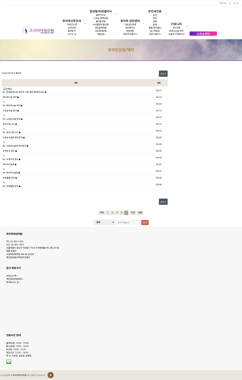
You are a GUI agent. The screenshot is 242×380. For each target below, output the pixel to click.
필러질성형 (101, 21)
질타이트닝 (101, 14)
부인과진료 (155, 11)
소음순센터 (203, 34)
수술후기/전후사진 (176, 34)
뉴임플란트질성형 (101, 24)
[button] (85, 23)
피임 (155, 18)
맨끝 (140, 212)
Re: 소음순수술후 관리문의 (15, 145)
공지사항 (176, 27)
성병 (155, 21)
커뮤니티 (176, 24)
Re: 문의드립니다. (11, 132)
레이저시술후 (9, 164)
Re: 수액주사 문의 (11, 159)
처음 (102, 212)
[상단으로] (50, 375)
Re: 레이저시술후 (10, 172)
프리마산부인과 (72, 21)
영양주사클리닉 (130, 34)
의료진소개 (72, 24)
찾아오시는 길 (12, 282)
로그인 (236, 3)
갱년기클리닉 (155, 34)
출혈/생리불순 (155, 27)
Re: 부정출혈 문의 (11, 186)
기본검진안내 (130, 24)
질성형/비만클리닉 (101, 11)
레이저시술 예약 (10, 97)
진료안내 (72, 27)
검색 (145, 222)
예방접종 (130, 30)
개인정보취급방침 (14, 278)
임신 (155, 14)
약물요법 (101, 34)
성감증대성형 (101, 30)
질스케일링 (155, 30)
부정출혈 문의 (9, 177)
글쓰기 (163, 73)
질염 (155, 24)
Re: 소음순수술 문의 (12, 118)
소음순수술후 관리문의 (13, 137)
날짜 (158, 83)
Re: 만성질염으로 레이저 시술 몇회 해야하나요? (24, 92)
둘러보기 (72, 30)
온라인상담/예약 (176, 30)
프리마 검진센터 (130, 21)
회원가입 (223, 3)
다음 (133, 212)
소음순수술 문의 (10, 110)
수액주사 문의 (9, 150)
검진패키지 (130, 27)
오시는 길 (72, 34)
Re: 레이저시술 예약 (12, 105)
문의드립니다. (9, 124)
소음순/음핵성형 (101, 18)
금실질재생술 (101, 27)
